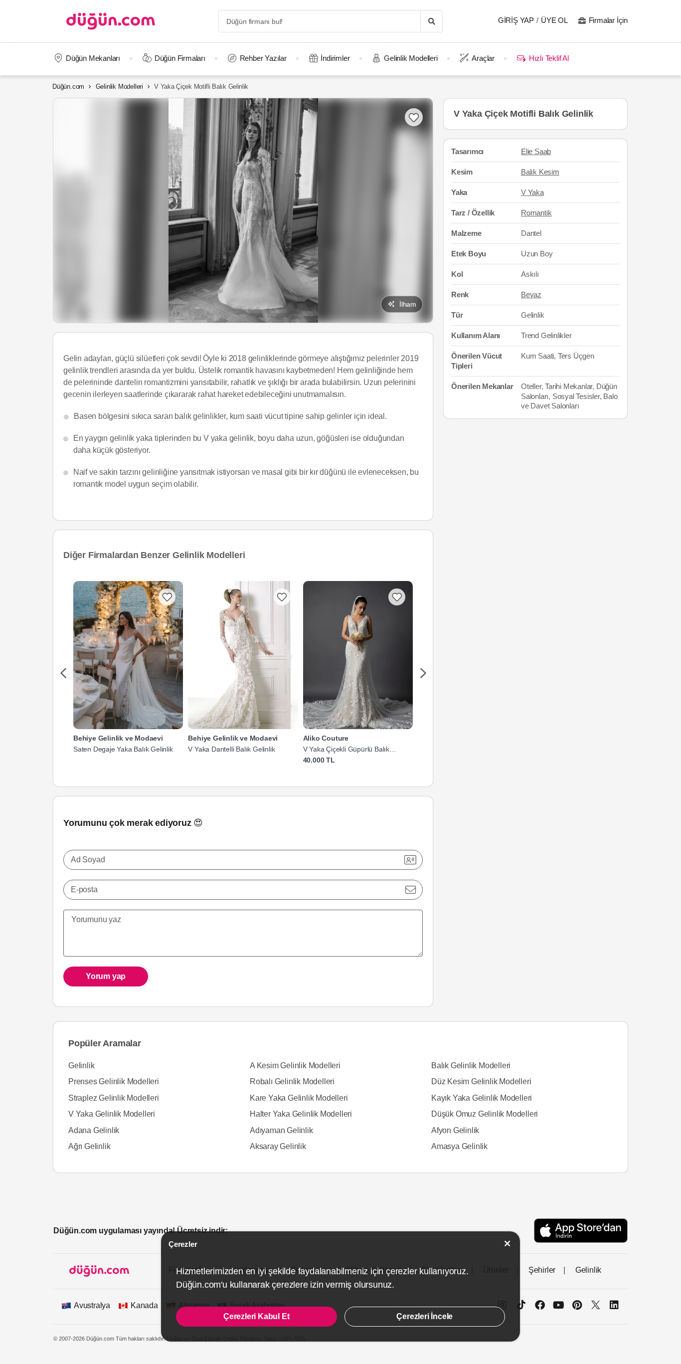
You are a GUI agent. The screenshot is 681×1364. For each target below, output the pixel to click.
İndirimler (335, 58)
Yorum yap (106, 976)
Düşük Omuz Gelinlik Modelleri (484, 1114)
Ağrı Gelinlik (89, 1146)
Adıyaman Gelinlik (281, 1130)
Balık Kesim (540, 172)
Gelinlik (81, 1065)
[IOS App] (581, 1230)
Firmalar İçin (608, 20)
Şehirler (541, 1270)
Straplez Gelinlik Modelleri (113, 1098)
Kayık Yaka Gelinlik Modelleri (481, 1098)
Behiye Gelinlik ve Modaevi (118, 738)
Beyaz (531, 294)
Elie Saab (536, 152)
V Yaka (532, 192)
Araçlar (483, 58)
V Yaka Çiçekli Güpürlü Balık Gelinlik (346, 749)
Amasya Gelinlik (459, 1146)
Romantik (536, 212)
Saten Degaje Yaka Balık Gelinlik (123, 749)
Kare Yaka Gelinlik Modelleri (298, 1098)
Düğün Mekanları (93, 58)
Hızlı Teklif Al (548, 58)
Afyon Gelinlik (455, 1130)
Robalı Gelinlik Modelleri (292, 1081)
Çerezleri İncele (424, 1316)
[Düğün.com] (110, 21)
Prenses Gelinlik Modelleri (113, 1081)
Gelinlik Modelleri (410, 58)
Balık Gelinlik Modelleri (471, 1065)
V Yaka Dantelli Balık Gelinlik (231, 749)
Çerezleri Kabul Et (256, 1316)
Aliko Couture (325, 738)
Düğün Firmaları (180, 58)
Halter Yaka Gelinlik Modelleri (301, 1114)
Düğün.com (68, 86)
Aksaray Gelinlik (278, 1146)
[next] (423, 674)
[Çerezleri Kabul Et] (507, 1243)
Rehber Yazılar (263, 58)
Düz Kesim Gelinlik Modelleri (481, 1081)
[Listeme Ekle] (167, 596)
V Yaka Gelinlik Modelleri (111, 1114)
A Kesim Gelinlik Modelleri (295, 1065)
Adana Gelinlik (93, 1130)
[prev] (63, 674)
